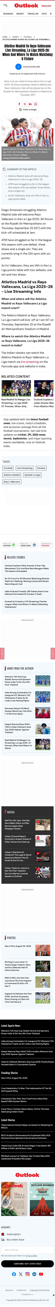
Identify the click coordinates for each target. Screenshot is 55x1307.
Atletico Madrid (12, 474)
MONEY (20, 13)
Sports (15, 37)
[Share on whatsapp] (35, 104)
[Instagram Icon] (27, 1274)
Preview (41, 468)
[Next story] (53, 653)
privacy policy (31, 1256)
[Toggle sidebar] (7, 6)
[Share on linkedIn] (30, 104)
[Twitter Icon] (20, 1274)
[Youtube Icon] (41, 1274)
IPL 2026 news (36, 434)
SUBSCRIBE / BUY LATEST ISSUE (27, 1264)
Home (5, 37)
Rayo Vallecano (12, 481)
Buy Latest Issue (15, 1239)
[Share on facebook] (19, 104)
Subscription (14, 1234)
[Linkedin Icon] (34, 1274)
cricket (22, 434)
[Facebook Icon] (14, 1274)
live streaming (29, 362)
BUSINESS (8, 13)
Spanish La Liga (32, 474)
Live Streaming (24, 468)
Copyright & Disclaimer (40, 1290)
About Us (9, 1290)
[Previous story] (2, 653)
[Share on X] (25, 104)
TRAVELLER (32, 13)
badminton (20, 438)
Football (28, 37)
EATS (44, 13)
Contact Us (21, 1290)
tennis (8, 438)
